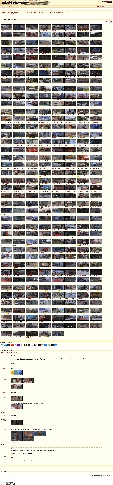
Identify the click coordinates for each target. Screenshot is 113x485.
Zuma (55, 336)
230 (33, 244)
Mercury (93, 244)
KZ (68, 214)
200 (41, 114)
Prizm (55, 168)
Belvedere (6, 275)
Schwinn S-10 (14, 365)
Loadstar (49, 206)
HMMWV (44, 30)
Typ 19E (60, 321)
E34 (30, 38)
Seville (83, 53)
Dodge (3, 114)
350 (94, 137)
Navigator (6, 229)
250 (68, 137)
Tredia (71, 252)
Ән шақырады (22, 13)
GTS (59, 99)
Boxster (57, 283)
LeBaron (44, 99)
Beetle (72, 321)
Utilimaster (28, 321)
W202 (35, 244)
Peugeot (93, 267)
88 (33, 267)
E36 (93, 30)
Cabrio (6, 38)
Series (70, 53)
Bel (31, 61)
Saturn (93, 283)
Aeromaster (31, 321)
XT (17, 290)
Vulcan (86, 214)
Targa (35, 283)
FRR (68, 206)
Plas (97, 206)
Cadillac (93, 45)
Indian (29, 206)
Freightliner (40, 168)
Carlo (8, 91)
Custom (71, 45)
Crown (56, 122)
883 (60, 183)
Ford (90, 114)
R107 (60, 244)
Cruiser (58, 306)
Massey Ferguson (16, 237)
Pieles (19, 13)
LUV (82, 84)
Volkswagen (42, 321)
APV (5, 61)
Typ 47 (46, 283)
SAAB (78, 283)
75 (46, 53)
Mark (98, 221)
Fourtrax (80, 191)
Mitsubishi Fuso (81, 252)
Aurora (96, 260)
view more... (37, 13)
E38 (94, 38)
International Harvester (43, 206)
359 (54, 267)
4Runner (5, 298)
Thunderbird (31, 168)
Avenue (45, 45)
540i (68, 38)
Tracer (19, 252)
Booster (106, 21)
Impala (32, 84)
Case (91, 53)
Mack (1, 237)
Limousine (18, 54)
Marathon (55, 114)
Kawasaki (66, 214)
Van (59, 76)
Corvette (96, 76)
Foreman (96, 191)
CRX (57, 191)
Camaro (96, 61)
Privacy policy (110, 475)
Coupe (95, 45)
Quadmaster (43, 290)
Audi (54, 30)
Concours (21, 53)
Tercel (46, 306)
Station (84, 321)
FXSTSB (85, 175)
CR (68, 191)
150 (55, 137)
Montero (58, 252)
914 (43, 283)
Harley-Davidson (41, 175)
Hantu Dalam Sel (3, 13)
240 (93, 321)
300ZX (18, 260)
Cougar (95, 244)
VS (92, 290)
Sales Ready (27, 13)
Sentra (57, 260)
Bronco (30, 122)
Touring (57, 38)
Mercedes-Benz (92, 237)
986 (59, 283)
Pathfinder (44, 260)
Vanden (95, 206)
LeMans (82, 275)
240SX (6, 260)
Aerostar (5, 122)
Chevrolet (3, 61)
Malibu (96, 84)
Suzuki (27, 290)
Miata (58, 237)
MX (56, 237)
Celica (56, 298)
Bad (87, 175)
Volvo (92, 321)
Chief (31, 206)
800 (83, 214)
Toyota (3, 298)
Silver (69, 283)
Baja (45, 321)
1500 (44, 84)
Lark (6, 290)
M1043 (46, 30)
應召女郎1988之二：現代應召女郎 (46, 12)
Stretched (14, 54)
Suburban (70, 91)
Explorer (5, 137)
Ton (17, 99)
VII (99, 221)
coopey (108, 21)
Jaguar (93, 206)
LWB (99, 206)
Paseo (82, 306)
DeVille (97, 45)
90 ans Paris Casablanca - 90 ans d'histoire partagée (11, 12)
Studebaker (4, 290)
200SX (95, 252)
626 (43, 237)
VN (82, 214)
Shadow (71, 283)
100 (43, 137)
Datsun (93, 99)
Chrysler (41, 99)
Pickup (34, 99)
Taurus (81, 160)
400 (56, 221)
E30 (8, 38)
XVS (29, 336)
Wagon (46, 298)
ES (17, 221)
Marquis (8, 252)
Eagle (80, 114)
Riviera (56, 45)
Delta (32, 267)
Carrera (97, 275)
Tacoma (44, 313)
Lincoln (80, 221)
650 (30, 336)
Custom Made (66, 99)
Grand (30, 214)
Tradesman (32, 114)
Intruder (83, 290)
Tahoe (95, 91)
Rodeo (82, 206)
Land (56, 306)
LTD (93, 145)
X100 (5, 214)
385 (80, 267)
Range (5, 221)
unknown (14, 321)
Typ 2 (78, 322)
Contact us (107, 475)
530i (42, 38)
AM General (40, 30)
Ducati (40, 114)
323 (30, 237)
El (5, 84)
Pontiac (41, 275)
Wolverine (17, 336)
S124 (48, 244)
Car (19, 229)
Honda (80, 183)
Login (98, 6)
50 (28, 45)
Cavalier (32, 76)
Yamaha (2, 336)
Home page (4, 6)
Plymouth (3, 275)
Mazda (29, 237)
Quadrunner (56, 290)
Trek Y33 (17, 365)
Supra (84, 298)
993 (9, 282)
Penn (39, 267)
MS (6, 237)
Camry (31, 298)
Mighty (45, 252)
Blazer (44, 61)
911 (94, 275)
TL (17, 30)
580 (92, 53)
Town (18, 229)
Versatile (44, 267)
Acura (3, 30)
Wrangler (43, 214)
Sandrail (70, 99)
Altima (31, 260)
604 (94, 267)
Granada (81, 145)
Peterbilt (53, 267)
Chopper (48, 175)
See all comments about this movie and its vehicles (9, 352)
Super (94, 53)
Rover (7, 221)
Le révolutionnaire (32, 13)
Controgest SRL (103, 475)
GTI (57, 321)
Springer (9, 183)
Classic (21, 76)
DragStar (33, 336)
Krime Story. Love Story (55, 12)
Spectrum (32, 91)
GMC (65, 168)
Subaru (16, 290)
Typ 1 (48, 321)
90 (55, 30)
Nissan (93, 252)
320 (46, 244)
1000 (69, 214)
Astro (19, 61)
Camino (7, 84)
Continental (83, 221)
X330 (100, 206)
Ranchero (5, 160)
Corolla (95, 298)
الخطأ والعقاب (3, 12)
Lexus (16, 221)
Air (32, 61)
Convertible (73, 53)
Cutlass (20, 267)
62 (71, 53)
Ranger (17, 160)
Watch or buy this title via (4, 342)
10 (82, 61)
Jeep (15, 214)
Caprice (44, 68)
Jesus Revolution (8, 13)
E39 (82, 38)
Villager (31, 252)
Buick (41, 45)
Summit (82, 114)
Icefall (40, 12)
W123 (8, 244)
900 (79, 283)
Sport (60, 252)
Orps (17, 13)
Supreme (22, 267)
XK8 (3, 214)
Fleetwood (32, 53)
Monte (6, 91)
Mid (3, 237)
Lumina (70, 84)
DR (28, 290)
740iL (5, 45)
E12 (44, 38)
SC (68, 221)
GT (42, 114)
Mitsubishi (42, 252)
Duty (60, 145)
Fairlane (69, 145)
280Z (95, 99)
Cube (42, 267)
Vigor (30, 30)
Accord (82, 183)
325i (4, 38)
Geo (53, 168)
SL (58, 244)
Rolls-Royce (66, 283)
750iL (17, 45)
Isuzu (67, 206)
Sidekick (69, 290)
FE (84, 252)
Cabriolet (81, 30)
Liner (4, 237)
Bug (46, 321)
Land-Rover (2, 221)
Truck (82, 260)
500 (70, 145)
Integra (5, 30)
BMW (91, 30)
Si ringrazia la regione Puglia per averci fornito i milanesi (30, 12)
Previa (95, 306)
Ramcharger (19, 114)
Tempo (17, 168)
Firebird (57, 275)
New (70, 321)
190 (18, 244)
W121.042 (22, 244)
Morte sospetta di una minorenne (64, 12)
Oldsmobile (93, 260)
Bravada (7, 267)
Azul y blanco (14, 13)
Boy (88, 175)
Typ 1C (75, 321)
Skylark (69, 45)
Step (42, 91)
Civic (30, 191)
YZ (43, 336)
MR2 (68, 306)
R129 (73, 244)
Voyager (19, 275)
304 (19, 237)
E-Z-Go (53, 114)
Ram (5, 114)
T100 (30, 313)
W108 (96, 237)
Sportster (20, 183)
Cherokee (18, 214)
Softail (7, 183)
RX (81, 237)
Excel (6, 206)
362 (67, 267)
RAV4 (5, 313)
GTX (9, 275)
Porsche (93, 275)
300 (82, 191)
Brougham (61, 53)
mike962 (111, 21)
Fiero (43, 275)
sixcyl (2, 447)
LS (55, 221)
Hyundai (3, 206)
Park (43, 45)
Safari (94, 168)
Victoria (58, 122)
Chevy (57, 76)
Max (47, 252)
